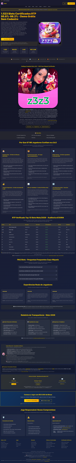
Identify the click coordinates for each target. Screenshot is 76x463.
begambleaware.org (65, 429)
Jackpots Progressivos (45, 126)
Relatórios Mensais (64, 447)
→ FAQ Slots (33, 137)
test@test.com (62, 383)
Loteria (17, 446)
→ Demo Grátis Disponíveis (50, 137)
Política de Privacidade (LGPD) (50, 443)
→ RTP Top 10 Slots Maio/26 (36, 135)
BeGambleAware (39, 459)
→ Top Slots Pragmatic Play (21, 135)
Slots (17, 442)
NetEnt (56, 9)
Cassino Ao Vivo (18, 443)
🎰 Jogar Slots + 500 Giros (7, 39)
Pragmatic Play (50, 9)
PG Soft (54, 9)
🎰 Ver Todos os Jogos (45, 400)
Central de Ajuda (33, 442)
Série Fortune (29, 126)
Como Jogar (33, 447)
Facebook (32, 446)
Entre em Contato (3, 447)
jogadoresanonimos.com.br (66, 427)
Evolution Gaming (40, 368)
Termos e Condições (49, 442)
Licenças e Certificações (4, 443)
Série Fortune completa (52, 255)
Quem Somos (3, 442)
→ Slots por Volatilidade (50, 135)
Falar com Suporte (34, 443)
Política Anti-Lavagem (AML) (50, 446)
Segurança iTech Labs (64, 446)
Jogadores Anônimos (33, 459)
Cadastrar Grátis (71, 3)
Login (65, 3)
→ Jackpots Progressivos (20, 137)
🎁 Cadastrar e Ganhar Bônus (31, 400)
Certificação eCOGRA (64, 443)
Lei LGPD (49, 459)
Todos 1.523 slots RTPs (59, 255)
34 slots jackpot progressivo (52, 120)
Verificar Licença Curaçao (65, 442)
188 (43, 459)
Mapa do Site (48, 447)
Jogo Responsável (4, 446)
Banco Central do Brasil (25, 371)
